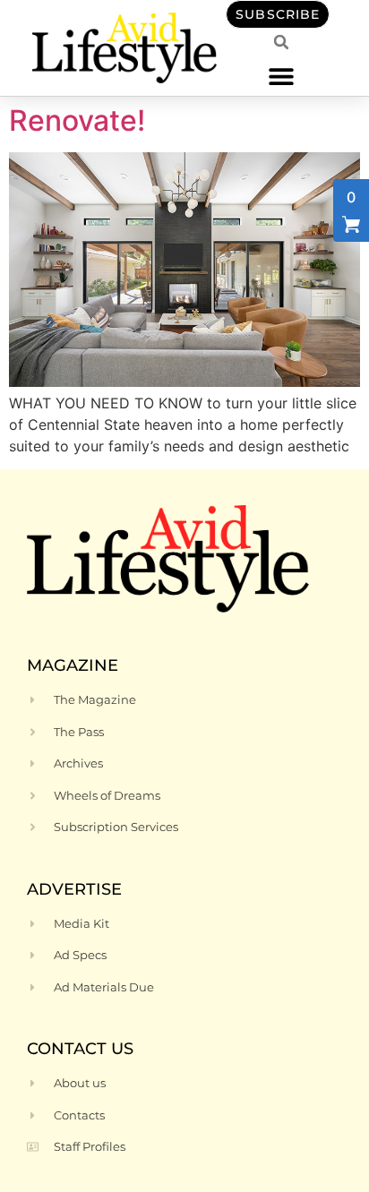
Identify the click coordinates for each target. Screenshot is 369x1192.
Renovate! (77, 120)
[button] (282, 76)
